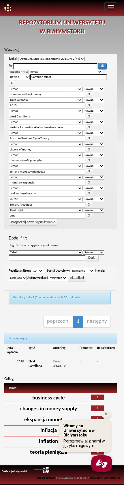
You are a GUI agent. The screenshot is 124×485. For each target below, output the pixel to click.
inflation (48, 441)
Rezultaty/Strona (20, 271)
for (10, 66)
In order (100, 271)
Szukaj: (13, 59)
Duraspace (96, 478)
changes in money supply (48, 409)
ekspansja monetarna (48, 420)
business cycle (48, 398)
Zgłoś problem (112, 478)
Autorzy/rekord (37, 278)
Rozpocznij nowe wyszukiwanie (33, 222)
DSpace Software (46, 478)
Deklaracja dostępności (14, 472)
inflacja (48, 430)
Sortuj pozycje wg (58, 271)
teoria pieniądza (48, 452)
